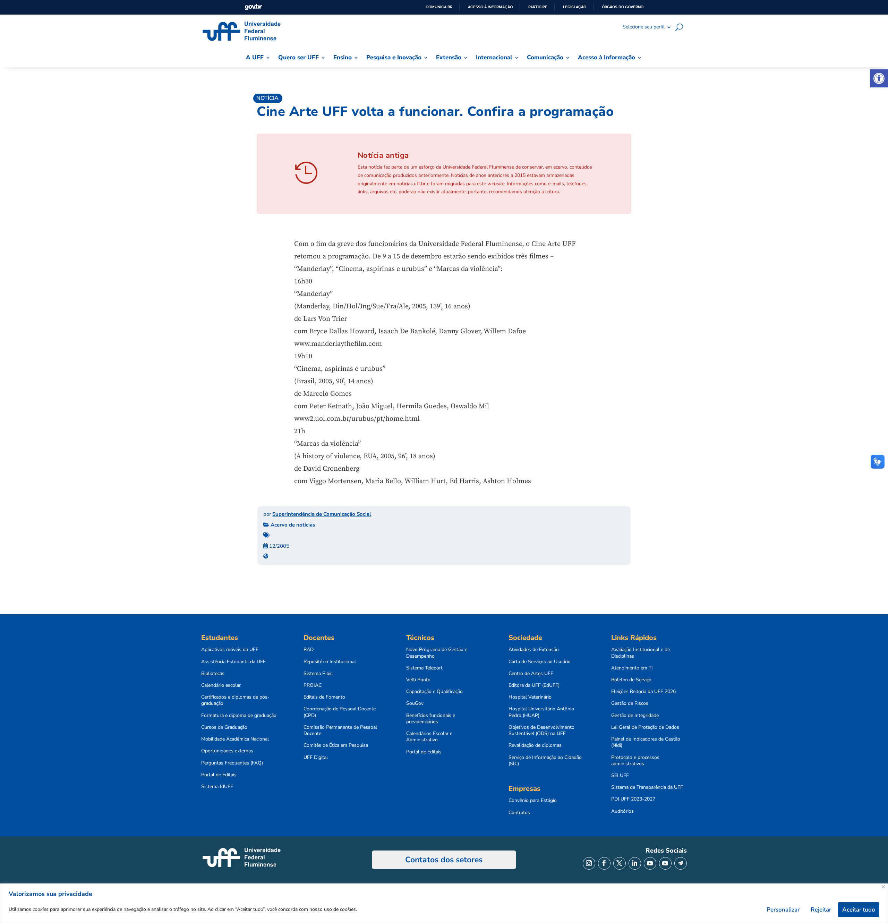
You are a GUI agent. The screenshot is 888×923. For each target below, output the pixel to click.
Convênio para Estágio (533, 800)
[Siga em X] (619, 863)
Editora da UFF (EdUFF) (534, 685)
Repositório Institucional (330, 662)
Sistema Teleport (424, 668)
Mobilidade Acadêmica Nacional (235, 739)
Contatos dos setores (444, 859)
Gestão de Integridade (635, 715)
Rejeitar (821, 910)
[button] (879, 78)
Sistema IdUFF (217, 787)
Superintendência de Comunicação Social (321, 514)
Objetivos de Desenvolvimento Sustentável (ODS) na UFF (541, 730)
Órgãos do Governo (622, 7)
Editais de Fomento (324, 697)
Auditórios (622, 811)
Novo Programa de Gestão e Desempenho (436, 653)
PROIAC (313, 685)
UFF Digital (316, 757)
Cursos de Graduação (224, 727)
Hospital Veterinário (530, 697)
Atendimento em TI (632, 668)
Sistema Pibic (318, 673)
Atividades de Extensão (534, 650)
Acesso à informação (490, 7)
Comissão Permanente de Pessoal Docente (340, 730)
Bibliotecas (212, 673)
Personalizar (783, 910)
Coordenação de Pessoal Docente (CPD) (340, 712)
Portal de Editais (219, 775)
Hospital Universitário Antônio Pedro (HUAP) (541, 712)
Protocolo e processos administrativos (635, 760)
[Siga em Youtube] (650, 863)
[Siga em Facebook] (604, 863)
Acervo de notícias (293, 524)
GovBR (253, 7)
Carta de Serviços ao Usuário (540, 662)
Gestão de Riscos (629, 703)
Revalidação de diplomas (535, 745)
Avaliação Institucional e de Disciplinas (640, 653)
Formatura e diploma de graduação (238, 715)
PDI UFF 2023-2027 (633, 799)
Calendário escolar (221, 685)
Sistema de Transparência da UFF (647, 787)
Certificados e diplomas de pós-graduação (235, 700)
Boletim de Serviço (631, 680)
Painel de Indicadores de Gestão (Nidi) (645, 742)
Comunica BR (439, 7)
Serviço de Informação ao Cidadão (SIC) (545, 760)
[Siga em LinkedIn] (635, 863)
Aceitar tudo (858, 910)
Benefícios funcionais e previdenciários (430, 718)
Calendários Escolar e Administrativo (429, 736)
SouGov (415, 703)
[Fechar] (883, 886)
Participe (537, 7)
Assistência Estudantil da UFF (233, 662)
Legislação (574, 7)
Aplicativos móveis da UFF (229, 650)
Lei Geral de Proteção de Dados (645, 727)
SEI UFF (620, 775)
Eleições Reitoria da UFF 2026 (643, 692)
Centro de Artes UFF (531, 673)
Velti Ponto (418, 680)
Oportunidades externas (227, 751)
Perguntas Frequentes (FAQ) (232, 763)
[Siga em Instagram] (589, 863)
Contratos (519, 813)
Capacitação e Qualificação (434, 692)
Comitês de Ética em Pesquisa (336, 745)
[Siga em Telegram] (680, 863)
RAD (309, 650)
